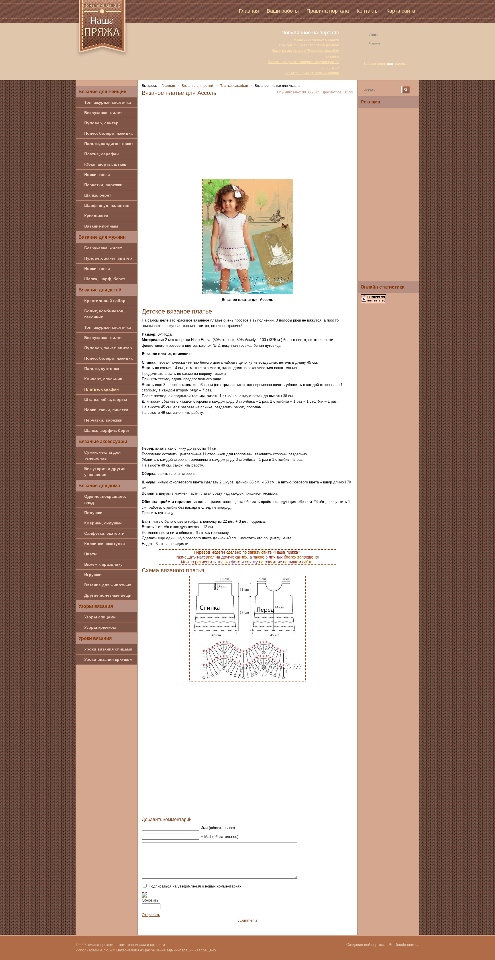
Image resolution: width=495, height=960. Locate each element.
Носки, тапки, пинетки (106, 409)
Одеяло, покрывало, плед (105, 499)
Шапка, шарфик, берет (107, 430)
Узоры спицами (100, 617)
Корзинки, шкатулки (104, 543)
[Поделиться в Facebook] (224, 808)
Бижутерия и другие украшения (104, 471)
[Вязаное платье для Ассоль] (247, 236)
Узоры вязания (95, 606)
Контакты (368, 11)
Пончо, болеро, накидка (108, 133)
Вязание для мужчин (102, 237)
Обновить (150, 900)
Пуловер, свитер (101, 123)
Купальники (96, 215)
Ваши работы (283, 11)
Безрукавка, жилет (103, 112)
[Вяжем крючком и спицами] (102, 29)
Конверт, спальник (103, 379)
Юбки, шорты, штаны (105, 164)
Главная (249, 11)
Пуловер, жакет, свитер (108, 258)
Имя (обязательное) (218, 828)
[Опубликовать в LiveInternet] (268, 808)
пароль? (401, 64)
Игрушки (93, 574)
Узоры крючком (100, 627)
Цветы (90, 554)
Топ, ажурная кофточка (107, 102)
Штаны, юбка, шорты (105, 399)
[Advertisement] (247, 136)
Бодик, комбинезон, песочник (104, 314)
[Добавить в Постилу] (257, 808)
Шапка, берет (97, 195)
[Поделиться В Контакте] (235, 808)
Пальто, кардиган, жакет (108, 143)
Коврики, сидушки (103, 523)
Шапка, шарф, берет (104, 279)
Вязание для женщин (102, 91)
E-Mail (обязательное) (219, 836)
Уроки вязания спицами (108, 649)
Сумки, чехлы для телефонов (102, 455)
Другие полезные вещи (107, 595)
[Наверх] (214, 808)
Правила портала (328, 11)
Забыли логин (375, 64)
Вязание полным (101, 226)
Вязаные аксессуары (102, 441)
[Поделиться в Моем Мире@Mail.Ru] (246, 808)
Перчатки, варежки (103, 185)
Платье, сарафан (101, 154)
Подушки (93, 512)
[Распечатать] (279, 808)
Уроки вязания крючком (108, 659)
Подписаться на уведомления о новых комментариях (195, 886)
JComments (247, 920)
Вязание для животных (107, 585)
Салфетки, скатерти (104, 533)
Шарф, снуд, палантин (106, 205)
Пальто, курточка (101, 368)
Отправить (151, 915)
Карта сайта (400, 11)
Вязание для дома (99, 485)
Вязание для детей (99, 289)
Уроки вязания (95, 638)
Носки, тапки (97, 174)
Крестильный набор (104, 300)
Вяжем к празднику (103, 564)
